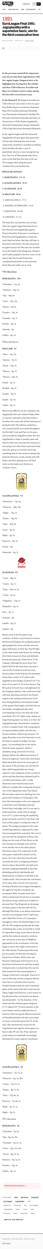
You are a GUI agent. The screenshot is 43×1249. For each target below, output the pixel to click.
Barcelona (24, 1197)
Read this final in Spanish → (15, 1185)
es (35, 4)
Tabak (33, 1213)
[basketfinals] (7, 4)
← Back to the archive (12, 1219)
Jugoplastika (19, 1201)
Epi (25, 1205)
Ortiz (32, 1209)
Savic (15, 1213)
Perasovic (7, 1213)
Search (26, 4)
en (38, 4)
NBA (22, 9)
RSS (3, 1243)
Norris (25, 1209)
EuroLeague (13, 9)
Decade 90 (35, 1197)
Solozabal (24, 1213)
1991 (16, 1197)
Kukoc (18, 1209)
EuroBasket (31, 9)
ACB (4, 9)
